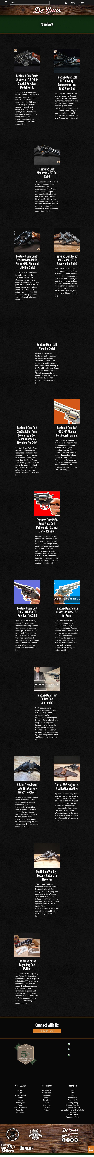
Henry (20, 1097)
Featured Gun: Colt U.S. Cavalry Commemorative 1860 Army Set (67, 83)
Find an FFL (73, 1100)
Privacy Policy (72, 1102)
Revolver (46, 1100)
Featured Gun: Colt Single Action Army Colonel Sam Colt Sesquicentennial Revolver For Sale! (27, 435)
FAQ (73, 1093)
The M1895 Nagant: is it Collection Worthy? (66, 786)
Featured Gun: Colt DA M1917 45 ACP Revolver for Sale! (27, 612)
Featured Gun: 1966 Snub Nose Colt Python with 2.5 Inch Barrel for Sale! (47, 526)
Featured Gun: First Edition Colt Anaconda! (47, 699)
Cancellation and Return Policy (73, 1110)
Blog (73, 1095)
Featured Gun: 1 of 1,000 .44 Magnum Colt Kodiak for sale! (67, 431)
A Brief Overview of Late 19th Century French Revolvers (27, 788)
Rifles (46, 1102)
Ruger (20, 1105)
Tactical (47, 1107)
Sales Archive (73, 1114)
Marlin (20, 1100)
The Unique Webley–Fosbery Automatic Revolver (47, 875)
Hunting (47, 1097)
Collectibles (46, 1093)
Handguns (47, 1095)
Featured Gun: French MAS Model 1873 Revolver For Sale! (66, 260)
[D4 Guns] (47, 10)
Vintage (47, 1110)
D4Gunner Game (72, 1117)
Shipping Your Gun (72, 1105)
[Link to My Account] (66, 3)
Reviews (73, 1112)
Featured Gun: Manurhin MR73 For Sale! (47, 173)
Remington (20, 1102)
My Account (72, 1097)
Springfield (20, 1110)
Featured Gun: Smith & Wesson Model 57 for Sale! (67, 612)
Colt (20, 1093)
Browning (20, 1090)
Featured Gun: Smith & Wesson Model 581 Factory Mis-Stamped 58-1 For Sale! (27, 262)
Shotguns (46, 1105)
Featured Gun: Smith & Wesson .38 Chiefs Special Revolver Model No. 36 (27, 82)
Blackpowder (47, 1090)
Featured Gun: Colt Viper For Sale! (47, 346)
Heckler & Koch (20, 1095)
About (72, 1090)
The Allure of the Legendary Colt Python (27, 965)
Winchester (20, 1112)
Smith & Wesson (20, 1107)
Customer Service (73, 1107)
